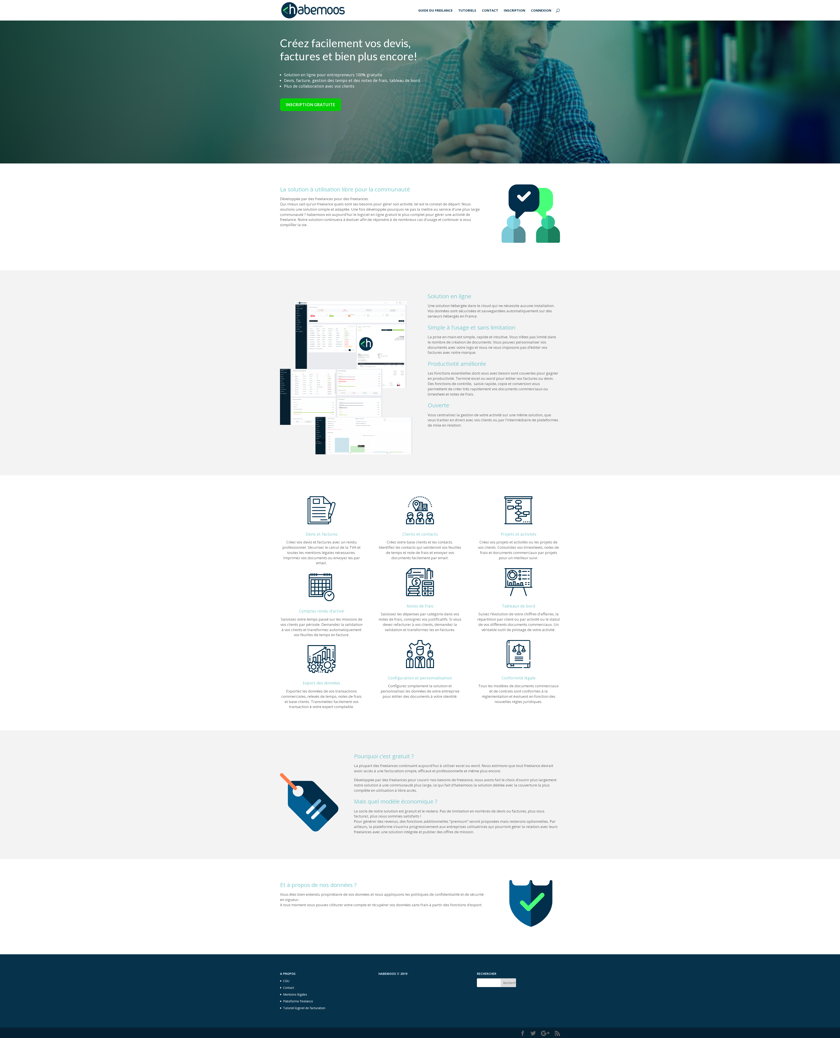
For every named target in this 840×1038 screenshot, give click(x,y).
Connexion (541, 10)
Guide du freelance (435, 10)
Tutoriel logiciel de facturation (304, 1008)
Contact (490, 10)
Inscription (514, 10)
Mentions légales (295, 994)
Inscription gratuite (310, 104)
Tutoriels (467, 10)
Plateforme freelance (298, 1001)
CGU (286, 981)
